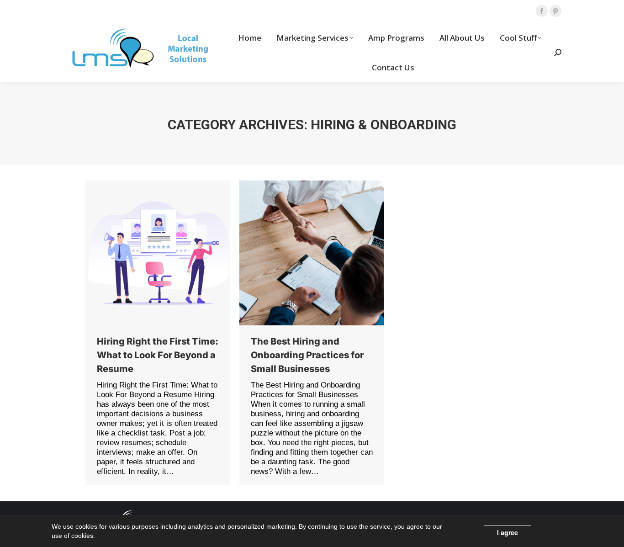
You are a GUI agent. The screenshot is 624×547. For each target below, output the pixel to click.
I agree (507, 532)
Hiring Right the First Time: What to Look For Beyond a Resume (157, 355)
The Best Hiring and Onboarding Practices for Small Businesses (307, 355)
